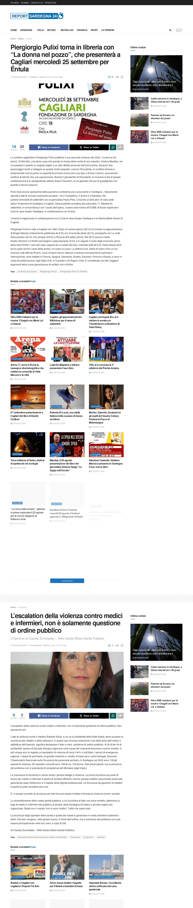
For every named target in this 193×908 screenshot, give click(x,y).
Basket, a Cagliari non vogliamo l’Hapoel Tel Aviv (25, 884)
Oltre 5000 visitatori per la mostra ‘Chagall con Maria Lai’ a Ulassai (27, 320)
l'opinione (75, 837)
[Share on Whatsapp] (113, 147)
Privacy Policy (50, 2)
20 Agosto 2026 (58, 474)
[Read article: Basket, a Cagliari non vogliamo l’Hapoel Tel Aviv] (28, 867)
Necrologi (67, 30)
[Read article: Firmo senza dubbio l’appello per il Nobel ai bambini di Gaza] (67, 867)
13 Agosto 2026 (97, 519)
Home (14, 30)
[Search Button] (170, 30)
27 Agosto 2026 (97, 331)
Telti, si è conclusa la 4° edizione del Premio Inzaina (104, 366)
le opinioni (88, 837)
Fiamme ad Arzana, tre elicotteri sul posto (162, 116)
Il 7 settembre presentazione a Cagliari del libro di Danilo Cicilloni (27, 416)
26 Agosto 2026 (19, 890)
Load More (67, 581)
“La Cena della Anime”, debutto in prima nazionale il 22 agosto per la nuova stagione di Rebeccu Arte (28, 513)
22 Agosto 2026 (97, 427)
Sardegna (26, 30)
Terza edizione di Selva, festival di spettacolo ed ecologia (27, 461)
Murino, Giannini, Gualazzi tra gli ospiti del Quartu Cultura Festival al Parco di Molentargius (105, 417)
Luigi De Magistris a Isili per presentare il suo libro (64, 366)
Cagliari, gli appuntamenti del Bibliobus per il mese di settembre (65, 320)
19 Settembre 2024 (19, 76)
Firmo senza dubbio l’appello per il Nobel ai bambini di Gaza (66, 884)
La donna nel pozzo (27, 271)
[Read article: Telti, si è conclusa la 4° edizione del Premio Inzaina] (106, 349)
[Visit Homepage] (37, 15)
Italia (40, 30)
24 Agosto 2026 (19, 423)
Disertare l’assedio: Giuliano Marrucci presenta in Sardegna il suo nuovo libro (106, 463)
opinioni (101, 837)
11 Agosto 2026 (97, 566)
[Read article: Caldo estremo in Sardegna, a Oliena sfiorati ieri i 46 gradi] (139, 103)
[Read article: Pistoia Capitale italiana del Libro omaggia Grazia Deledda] (28, 540)
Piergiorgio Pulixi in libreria (73, 271)
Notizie (51, 30)
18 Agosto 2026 (19, 522)
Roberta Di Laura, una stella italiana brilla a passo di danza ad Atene (66, 416)
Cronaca (82, 30)
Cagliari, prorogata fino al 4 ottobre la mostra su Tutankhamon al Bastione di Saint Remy (104, 322)
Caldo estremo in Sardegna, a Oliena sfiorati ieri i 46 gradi (166, 100)
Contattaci (25, 2)
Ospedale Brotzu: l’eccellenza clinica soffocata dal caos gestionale (105, 886)
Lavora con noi (37, 2)
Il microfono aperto (102, 877)
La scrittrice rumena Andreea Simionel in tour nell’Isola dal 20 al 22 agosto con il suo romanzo (67, 560)
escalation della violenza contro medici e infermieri (42, 837)
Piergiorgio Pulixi (48, 271)
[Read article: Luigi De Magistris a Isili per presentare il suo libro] (67, 349)
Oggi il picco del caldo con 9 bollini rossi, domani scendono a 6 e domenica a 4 (155, 83)
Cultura (29, 38)
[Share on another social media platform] (120, 147)
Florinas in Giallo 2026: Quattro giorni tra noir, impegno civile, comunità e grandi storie (106, 559)
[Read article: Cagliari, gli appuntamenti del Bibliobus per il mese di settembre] (67, 301)
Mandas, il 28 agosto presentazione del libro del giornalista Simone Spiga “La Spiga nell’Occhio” (66, 465)
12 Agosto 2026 (58, 570)
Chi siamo (15, 2)
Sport (94, 30)
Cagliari (56, 311)
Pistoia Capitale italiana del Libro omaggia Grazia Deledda (27, 557)
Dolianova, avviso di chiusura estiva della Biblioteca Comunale (105, 511)
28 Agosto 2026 (19, 328)
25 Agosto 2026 (19, 379)
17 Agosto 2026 (58, 519)
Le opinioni (107, 30)
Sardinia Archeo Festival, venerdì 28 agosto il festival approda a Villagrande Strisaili (66, 511)
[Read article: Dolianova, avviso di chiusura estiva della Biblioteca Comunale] (106, 492)
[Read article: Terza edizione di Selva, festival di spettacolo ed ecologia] (28, 444)
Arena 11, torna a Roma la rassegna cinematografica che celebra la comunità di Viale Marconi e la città (27, 370)
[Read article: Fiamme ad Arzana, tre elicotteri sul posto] (139, 120)
